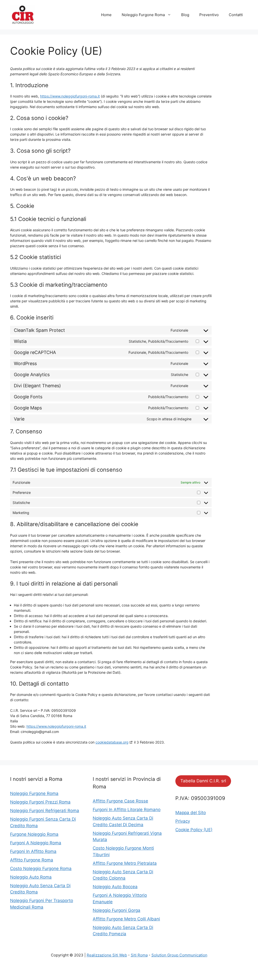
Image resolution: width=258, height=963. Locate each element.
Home (106, 14)
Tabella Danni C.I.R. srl (203, 780)
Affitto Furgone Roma (31, 859)
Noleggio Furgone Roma (143, 14)
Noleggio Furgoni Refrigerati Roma (44, 810)
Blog (185, 14)
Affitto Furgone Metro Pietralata (125, 863)
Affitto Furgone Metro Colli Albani (126, 918)
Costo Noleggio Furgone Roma (41, 868)
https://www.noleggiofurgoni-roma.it (70, 96)
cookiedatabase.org (111, 742)
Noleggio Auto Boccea (115, 886)
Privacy (182, 821)
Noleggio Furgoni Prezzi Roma (40, 802)
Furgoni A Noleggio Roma (35, 842)
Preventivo (209, 14)
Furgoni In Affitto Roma (33, 851)
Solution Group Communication (179, 955)
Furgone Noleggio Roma (34, 834)
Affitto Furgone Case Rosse (120, 801)
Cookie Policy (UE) (193, 829)
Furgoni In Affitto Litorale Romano (126, 809)
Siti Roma (139, 955)
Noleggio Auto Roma (31, 877)
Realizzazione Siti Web (107, 955)
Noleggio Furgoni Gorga (116, 910)
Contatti (236, 14)
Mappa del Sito (190, 812)
